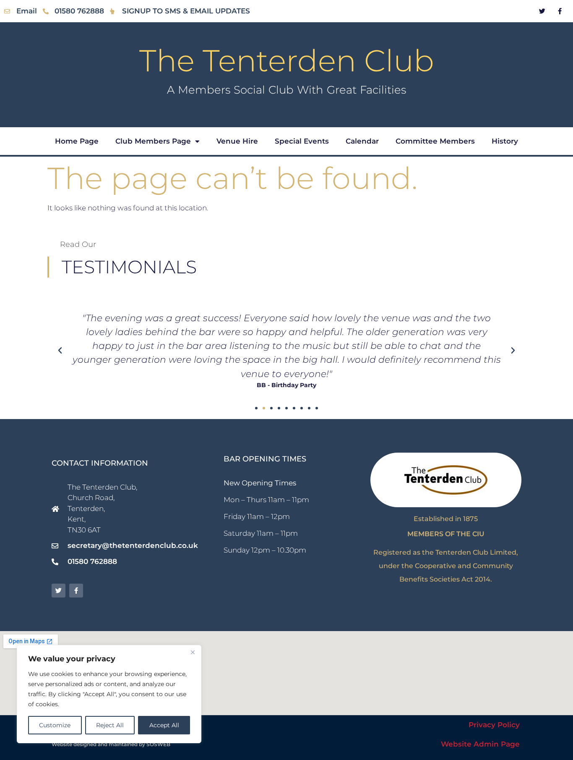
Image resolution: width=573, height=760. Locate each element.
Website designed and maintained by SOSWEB (111, 744)
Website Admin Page (480, 744)
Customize (54, 725)
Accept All (164, 725)
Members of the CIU (445, 534)
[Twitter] (542, 11)
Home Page (77, 141)
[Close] (193, 652)
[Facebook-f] (560, 11)
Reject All (110, 725)
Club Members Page (153, 141)
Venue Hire (237, 141)
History (505, 141)
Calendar (362, 141)
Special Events (302, 141)
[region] (109, 694)
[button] (60, 350)
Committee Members (435, 141)
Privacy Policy (494, 725)
